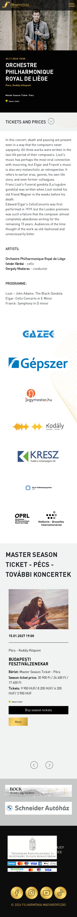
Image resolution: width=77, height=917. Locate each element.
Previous (34, 765)
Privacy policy (52, 847)
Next (49, 765)
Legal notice (51, 852)
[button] (72, 5)
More (18, 722)
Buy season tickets (38, 710)
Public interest (48, 840)
